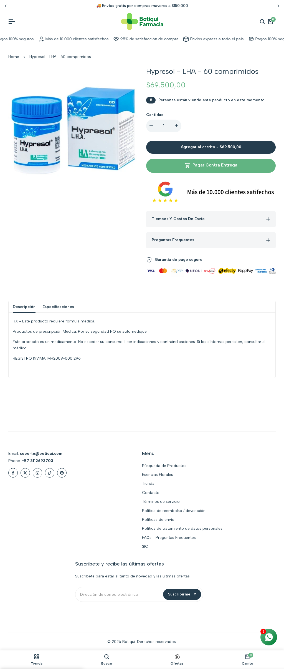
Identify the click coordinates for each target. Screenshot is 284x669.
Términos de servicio (161, 501)
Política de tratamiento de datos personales (182, 528)
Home (13, 56)
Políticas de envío (158, 519)
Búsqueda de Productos (164, 465)
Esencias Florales (157, 474)
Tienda (148, 483)
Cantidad (155, 114)
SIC (145, 546)
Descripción (24, 306)
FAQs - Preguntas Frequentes (169, 537)
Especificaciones (58, 306)
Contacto (150, 492)
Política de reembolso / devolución (174, 510)
